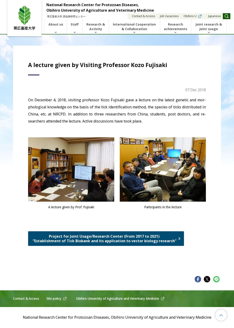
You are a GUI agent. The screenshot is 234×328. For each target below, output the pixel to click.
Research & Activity (95, 26)
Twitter (207, 279)
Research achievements (175, 26)
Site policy (53, 298)
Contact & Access (143, 16)
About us (55, 24)
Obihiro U (190, 16)
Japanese (214, 16)
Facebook (198, 279)
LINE (216, 279)
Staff (75, 24)
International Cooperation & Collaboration (134, 26)
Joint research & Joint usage (209, 26)
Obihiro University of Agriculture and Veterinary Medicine (117, 298)
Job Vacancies (169, 16)
